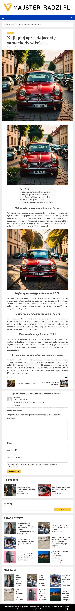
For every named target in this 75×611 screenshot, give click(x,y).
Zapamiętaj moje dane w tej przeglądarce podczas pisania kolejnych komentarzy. (33, 465)
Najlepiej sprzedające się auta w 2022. (35, 195)
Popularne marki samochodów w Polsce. (36, 197)
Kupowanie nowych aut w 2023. (33, 200)
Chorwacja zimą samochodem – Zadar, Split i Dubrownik (25, 541)
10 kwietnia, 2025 (58, 493)
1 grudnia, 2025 (57, 548)
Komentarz (11, 418)
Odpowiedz (17, 405)
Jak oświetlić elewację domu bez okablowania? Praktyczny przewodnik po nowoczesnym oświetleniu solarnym (60, 558)
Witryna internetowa (14, 457)
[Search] (72, 17)
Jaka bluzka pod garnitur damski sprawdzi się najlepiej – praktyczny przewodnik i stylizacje (26, 527)
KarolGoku (11, 47)
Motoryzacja (11, 33)
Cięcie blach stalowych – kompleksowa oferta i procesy (61, 527)
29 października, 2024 (22, 47)
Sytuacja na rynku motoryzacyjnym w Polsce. (38, 202)
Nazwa (10, 443)
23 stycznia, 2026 (57, 531)
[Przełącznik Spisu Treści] (52, 189)
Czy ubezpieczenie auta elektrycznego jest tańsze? (61, 489)
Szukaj (8, 503)
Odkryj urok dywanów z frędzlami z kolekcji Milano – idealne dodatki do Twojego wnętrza (61, 541)
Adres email (12, 450)
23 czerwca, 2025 (23, 493)
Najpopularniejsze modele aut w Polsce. (36, 192)
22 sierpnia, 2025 (23, 560)
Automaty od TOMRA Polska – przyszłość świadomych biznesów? (26, 556)
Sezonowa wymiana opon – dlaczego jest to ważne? (26, 489)
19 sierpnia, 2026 (23, 533)
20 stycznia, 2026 (23, 546)
